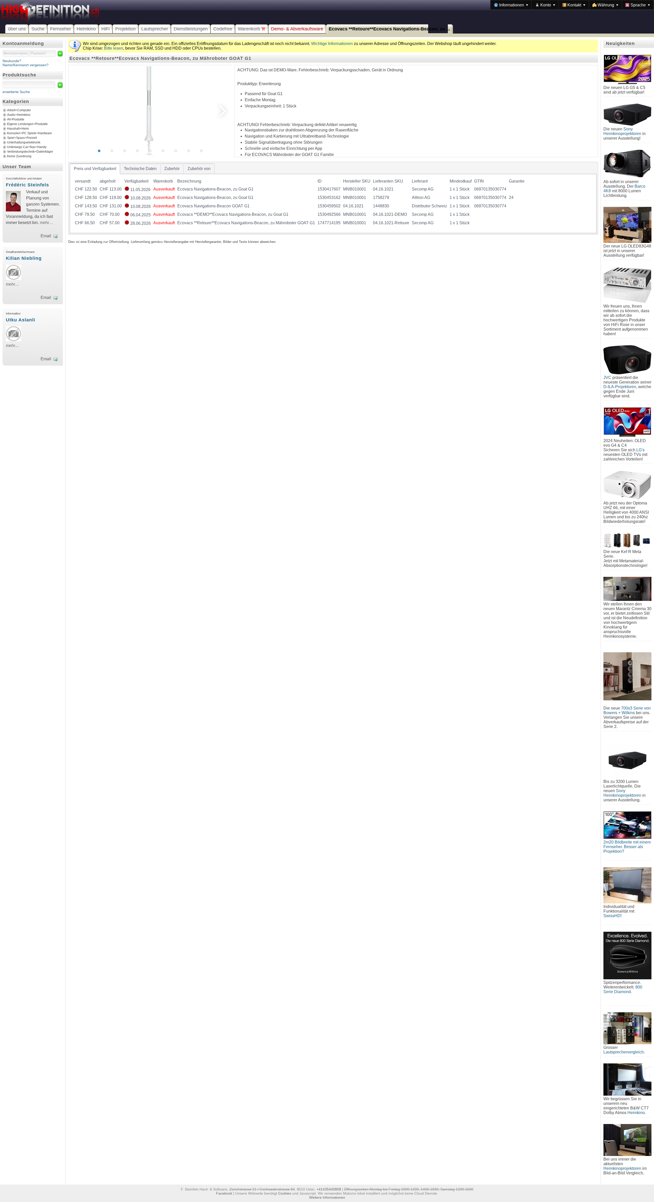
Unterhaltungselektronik (23, 142)
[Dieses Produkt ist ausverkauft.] (126, 189)
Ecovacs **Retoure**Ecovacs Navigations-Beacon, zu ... (389, 28)
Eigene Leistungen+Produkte (27, 124)
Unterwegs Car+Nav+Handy (26, 147)
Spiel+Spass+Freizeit (22, 138)
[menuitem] (511, 4)
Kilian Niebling (24, 258)
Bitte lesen (113, 48)
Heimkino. (636, 1112)
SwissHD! (612, 916)
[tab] (95, 168)
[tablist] (333, 198)
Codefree (222, 28)
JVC (607, 377)
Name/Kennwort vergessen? (26, 65)
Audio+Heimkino (18, 115)
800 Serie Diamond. (622, 989)
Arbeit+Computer (19, 110)
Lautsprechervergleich (623, 1052)
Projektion (125, 28)
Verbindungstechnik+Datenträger (30, 151)
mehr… (46, 222)
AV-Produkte (15, 119)
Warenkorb (249, 28)
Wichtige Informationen (332, 43)
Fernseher (60, 28)
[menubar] (572, 5)
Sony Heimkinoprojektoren (622, 131)
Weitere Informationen (327, 1197)
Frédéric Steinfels (27, 184)
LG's (640, 450)
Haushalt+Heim (18, 128)
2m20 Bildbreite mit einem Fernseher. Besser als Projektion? (627, 846)
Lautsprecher (154, 28)
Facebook (224, 1193)
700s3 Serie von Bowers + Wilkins (627, 710)
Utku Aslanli (20, 319)
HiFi (105, 28)
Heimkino (86, 28)
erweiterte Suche (16, 92)
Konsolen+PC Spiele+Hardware (29, 133)
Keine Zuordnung (19, 156)
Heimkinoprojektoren (622, 1168)
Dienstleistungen (191, 28)
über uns (17, 28)
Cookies (284, 1193)
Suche (37, 28)
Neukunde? (12, 61)
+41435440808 (329, 1189)
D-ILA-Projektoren (619, 387)
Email (46, 236)
